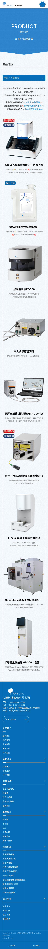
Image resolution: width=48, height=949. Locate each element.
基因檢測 (6, 805)
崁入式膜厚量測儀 (24, 351)
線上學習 (7, 898)
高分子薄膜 (7, 840)
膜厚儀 (5, 792)
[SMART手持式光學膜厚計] (24, 201)
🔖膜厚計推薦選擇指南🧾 (33, 105)
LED (4, 827)
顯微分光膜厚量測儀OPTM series (24, 165)
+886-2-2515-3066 (16, 702)
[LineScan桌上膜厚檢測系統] (24, 512)
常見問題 (6, 910)
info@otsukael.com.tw (19, 710)
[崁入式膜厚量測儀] (24, 326)
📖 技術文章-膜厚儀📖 (33, 102)
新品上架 (6, 770)
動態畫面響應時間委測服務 (14, 879)
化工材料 (6, 832)
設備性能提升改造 (10, 867)
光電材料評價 (8, 801)
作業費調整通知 (9, 892)
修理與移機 (7, 862)
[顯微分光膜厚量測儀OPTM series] (24, 139)
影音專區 (6, 919)
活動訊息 (6, 766)
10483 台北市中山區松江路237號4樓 (24, 707)
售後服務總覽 (8, 854)
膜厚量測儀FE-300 (24, 289)
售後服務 (7, 846)
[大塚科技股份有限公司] (16, 693)
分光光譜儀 (7, 797)
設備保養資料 (8, 875)
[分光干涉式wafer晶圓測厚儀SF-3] (24, 450)
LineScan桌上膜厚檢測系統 (24, 538)
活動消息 (7, 759)
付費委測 (6, 752)
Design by (7, 938)
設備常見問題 (8, 888)
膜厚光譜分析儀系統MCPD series (24, 413)
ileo (12, 938)
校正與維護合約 (9, 858)
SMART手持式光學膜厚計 (24, 227)
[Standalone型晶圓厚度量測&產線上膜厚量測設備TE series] (24, 574)
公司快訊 (6, 775)
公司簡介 (7, 728)
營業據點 (6, 744)
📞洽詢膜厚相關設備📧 (33, 109)
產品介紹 (7, 781)
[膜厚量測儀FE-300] (24, 263)
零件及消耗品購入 (10, 871)
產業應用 (7, 811)
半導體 (5, 823)
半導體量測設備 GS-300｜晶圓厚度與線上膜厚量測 (24, 662)
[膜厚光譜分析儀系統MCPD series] (24, 388)
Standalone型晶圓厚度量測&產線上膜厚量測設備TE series (24, 600)
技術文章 (6, 906)
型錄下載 (6, 914)
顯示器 (5, 819)
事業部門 (6, 748)
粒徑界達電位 (8, 788)
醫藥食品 (6, 836)
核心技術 (6, 740)
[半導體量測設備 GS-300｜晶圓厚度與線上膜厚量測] (24, 637)
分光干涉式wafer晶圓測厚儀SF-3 (24, 476)
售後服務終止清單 (10, 884)
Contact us (10, 719)
